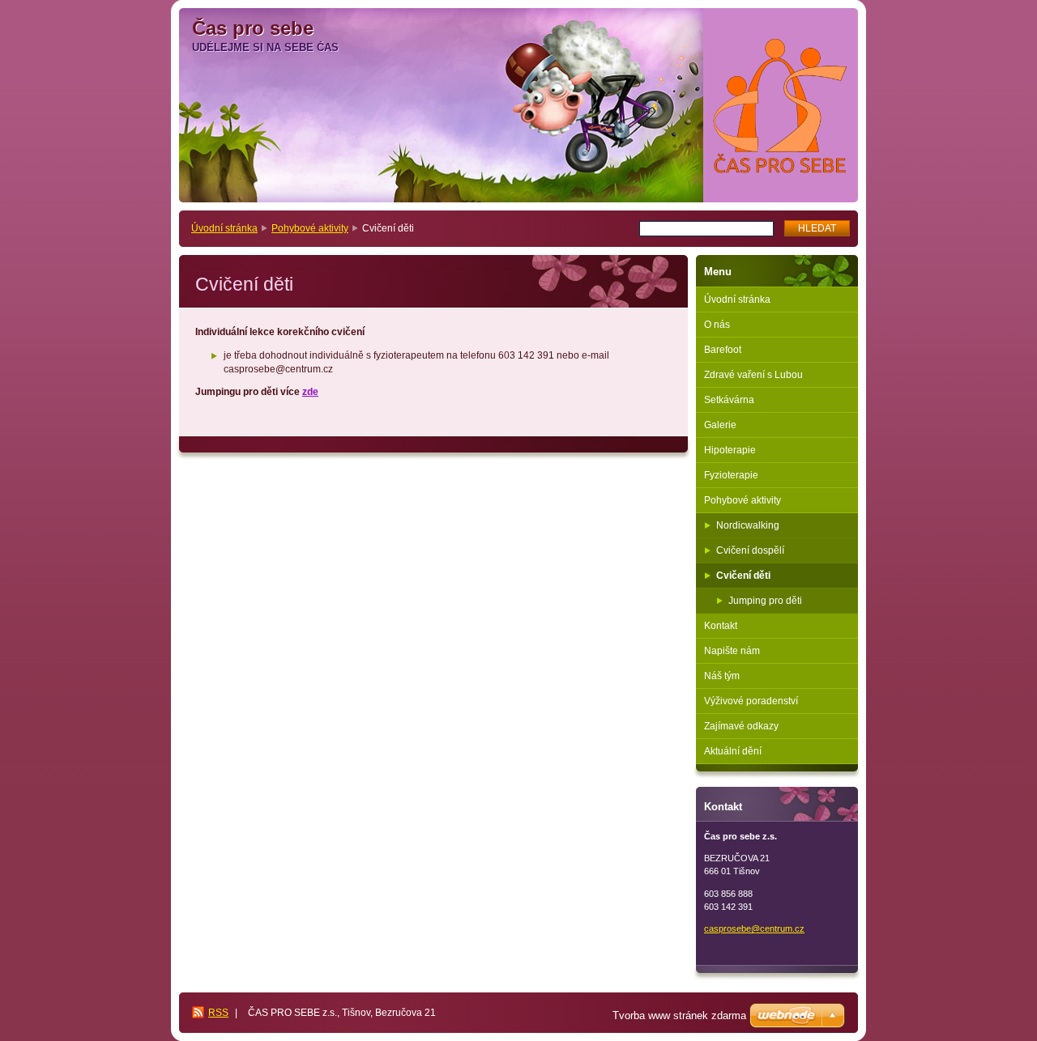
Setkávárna (729, 400)
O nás (717, 324)
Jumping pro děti (765, 600)
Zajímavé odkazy (741, 726)
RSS (218, 1012)
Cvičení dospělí (750, 550)
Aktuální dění (733, 751)
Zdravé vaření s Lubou (753, 374)
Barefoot (722, 349)
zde (310, 391)
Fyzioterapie (731, 475)
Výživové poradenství (751, 701)
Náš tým (722, 676)
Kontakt (720, 625)
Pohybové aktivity (309, 228)
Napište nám (732, 650)
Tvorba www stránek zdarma (679, 1015)
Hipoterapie (730, 450)
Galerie (720, 425)
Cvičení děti (743, 575)
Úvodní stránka (224, 228)
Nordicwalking (747, 525)
